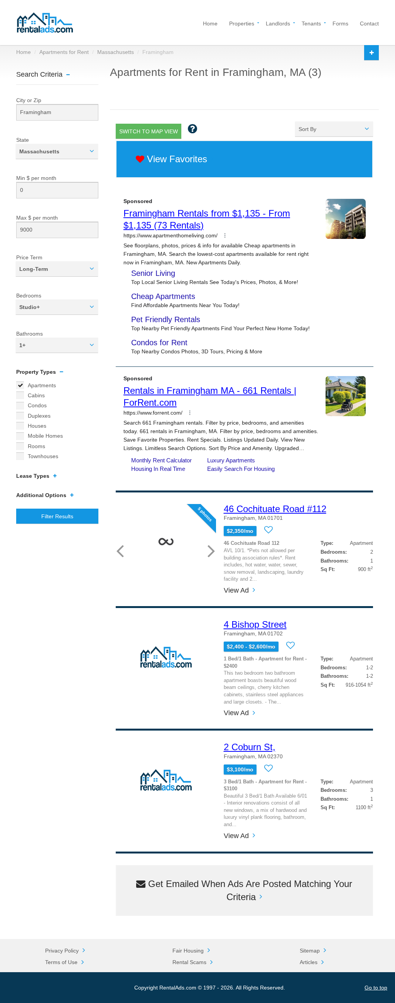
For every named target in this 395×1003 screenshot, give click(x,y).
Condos (37, 405)
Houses (37, 426)
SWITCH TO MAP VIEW (148, 131)
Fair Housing (188, 951)
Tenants (311, 22)
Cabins (36, 395)
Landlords (278, 22)
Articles (308, 962)
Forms (340, 22)
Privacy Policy (62, 951)
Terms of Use (61, 962)
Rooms (36, 446)
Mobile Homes (45, 436)
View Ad (236, 590)
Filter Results (57, 516)
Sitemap (310, 951)
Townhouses (43, 456)
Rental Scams (189, 962)
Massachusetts (115, 52)
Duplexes (39, 416)
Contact (369, 22)
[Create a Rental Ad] (371, 52)
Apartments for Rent (64, 52)
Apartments (42, 385)
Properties (241, 22)
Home (210, 22)
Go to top (376, 988)
